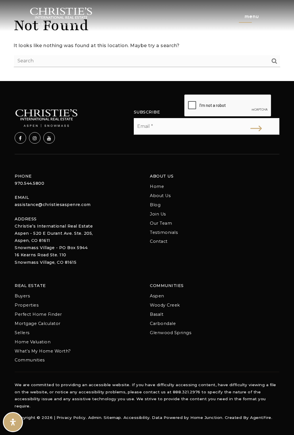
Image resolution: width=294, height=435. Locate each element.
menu (252, 16)
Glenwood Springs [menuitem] (170, 332)
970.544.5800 (29, 183)
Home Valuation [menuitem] (33, 341)
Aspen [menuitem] (157, 296)
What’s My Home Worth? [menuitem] (43, 351)
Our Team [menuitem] (161, 223)
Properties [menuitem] (26, 305)
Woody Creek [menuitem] (165, 305)
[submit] (256, 128)
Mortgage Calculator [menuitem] (38, 323)
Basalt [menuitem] (156, 314)
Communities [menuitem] (30, 360)
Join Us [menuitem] (158, 214)
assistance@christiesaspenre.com (53, 204)
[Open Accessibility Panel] (13, 422)
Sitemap (112, 417)
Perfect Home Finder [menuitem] (38, 314)
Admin (95, 417)
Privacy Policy (71, 417)
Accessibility (136, 417)
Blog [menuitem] (155, 204)
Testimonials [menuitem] (164, 232)
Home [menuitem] (157, 186)
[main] (147, 40)
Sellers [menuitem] (22, 332)
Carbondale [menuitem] (163, 323)
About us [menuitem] (160, 195)
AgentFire (260, 417)
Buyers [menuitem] (22, 296)
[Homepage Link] (60, 16)
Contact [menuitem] (159, 241)
